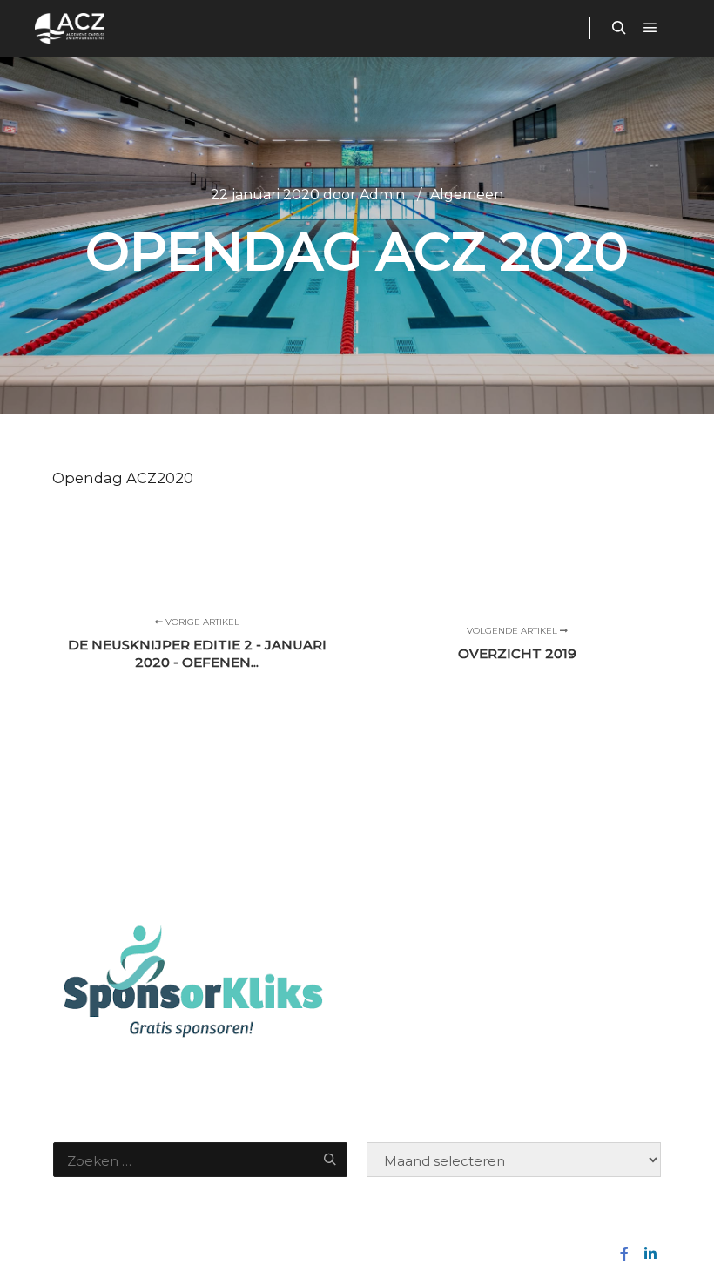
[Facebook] (624, 1253)
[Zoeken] (619, 28)
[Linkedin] (650, 1253)
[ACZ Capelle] (69, 28)
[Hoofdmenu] (650, 28)
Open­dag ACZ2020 (122, 478)
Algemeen (466, 194)
